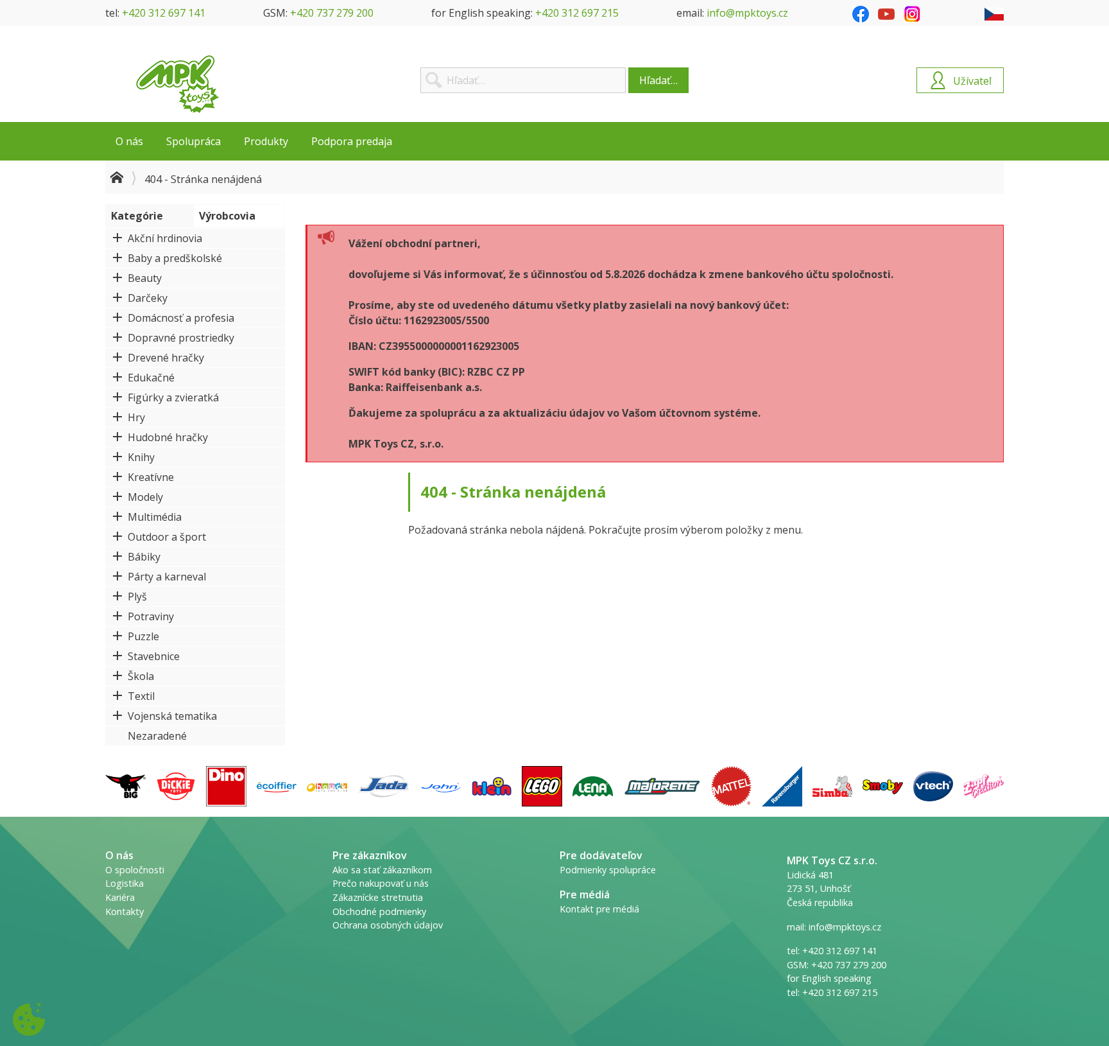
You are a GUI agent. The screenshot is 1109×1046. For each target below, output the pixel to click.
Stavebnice (154, 656)
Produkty (266, 141)
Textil (141, 696)
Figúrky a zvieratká (173, 397)
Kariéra (120, 897)
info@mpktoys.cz (747, 13)
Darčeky (148, 298)
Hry (136, 417)
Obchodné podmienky (379, 911)
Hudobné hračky (168, 437)
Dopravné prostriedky (181, 338)
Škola (141, 676)
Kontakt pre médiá (599, 909)
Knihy (141, 457)
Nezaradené (157, 736)
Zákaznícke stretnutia (377, 897)
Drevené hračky (166, 358)
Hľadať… (658, 80)
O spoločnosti (134, 870)
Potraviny (151, 616)
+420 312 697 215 (577, 13)
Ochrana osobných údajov (387, 925)
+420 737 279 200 (332, 13)
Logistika (124, 883)
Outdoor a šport (167, 537)
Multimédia (155, 517)
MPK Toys (177, 84)
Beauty (145, 278)
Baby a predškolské (175, 258)
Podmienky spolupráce (608, 870)
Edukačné (151, 377)
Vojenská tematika (172, 716)
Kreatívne (151, 477)
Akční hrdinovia (165, 238)
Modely (145, 497)
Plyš (137, 596)
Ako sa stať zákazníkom (382, 870)
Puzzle (143, 636)
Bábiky (144, 557)
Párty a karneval (167, 577)
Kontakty (124, 911)
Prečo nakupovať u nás (380, 883)
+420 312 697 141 (163, 13)
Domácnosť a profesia (181, 318)
